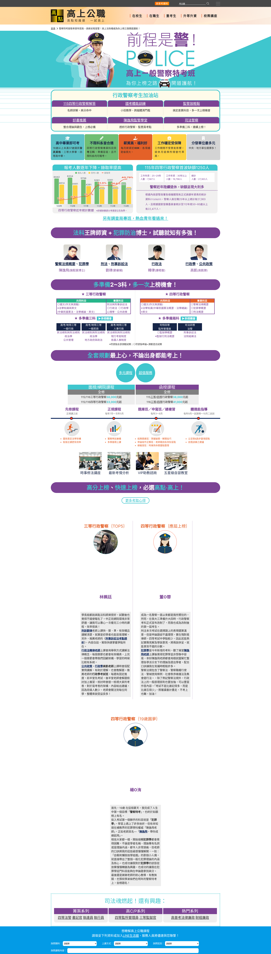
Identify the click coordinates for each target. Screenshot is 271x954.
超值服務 (145, 373)
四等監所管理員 (127, 918)
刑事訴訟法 (119, 264)
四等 (159, 397)
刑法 (104, 264)
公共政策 (206, 264)
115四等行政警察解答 (79, 104)
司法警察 (191, 120)
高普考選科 (162, 3)
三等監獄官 (147, 918)
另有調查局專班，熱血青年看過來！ (135, 218)
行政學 (190, 264)
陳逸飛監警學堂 (135, 120)
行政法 (157, 264)
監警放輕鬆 (191, 104)
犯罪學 (84, 264)
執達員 (88, 918)
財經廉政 (202, 918)
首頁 (53, 28)
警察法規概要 (65, 264)
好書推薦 (79, 120)
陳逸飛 (143, 831)
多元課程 (125, 373)
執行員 (99, 918)
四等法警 (64, 918)
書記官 (77, 918)
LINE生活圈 (131, 935)
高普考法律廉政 (183, 918)
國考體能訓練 (135, 104)
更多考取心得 (135, 500)
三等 (153, 397)
